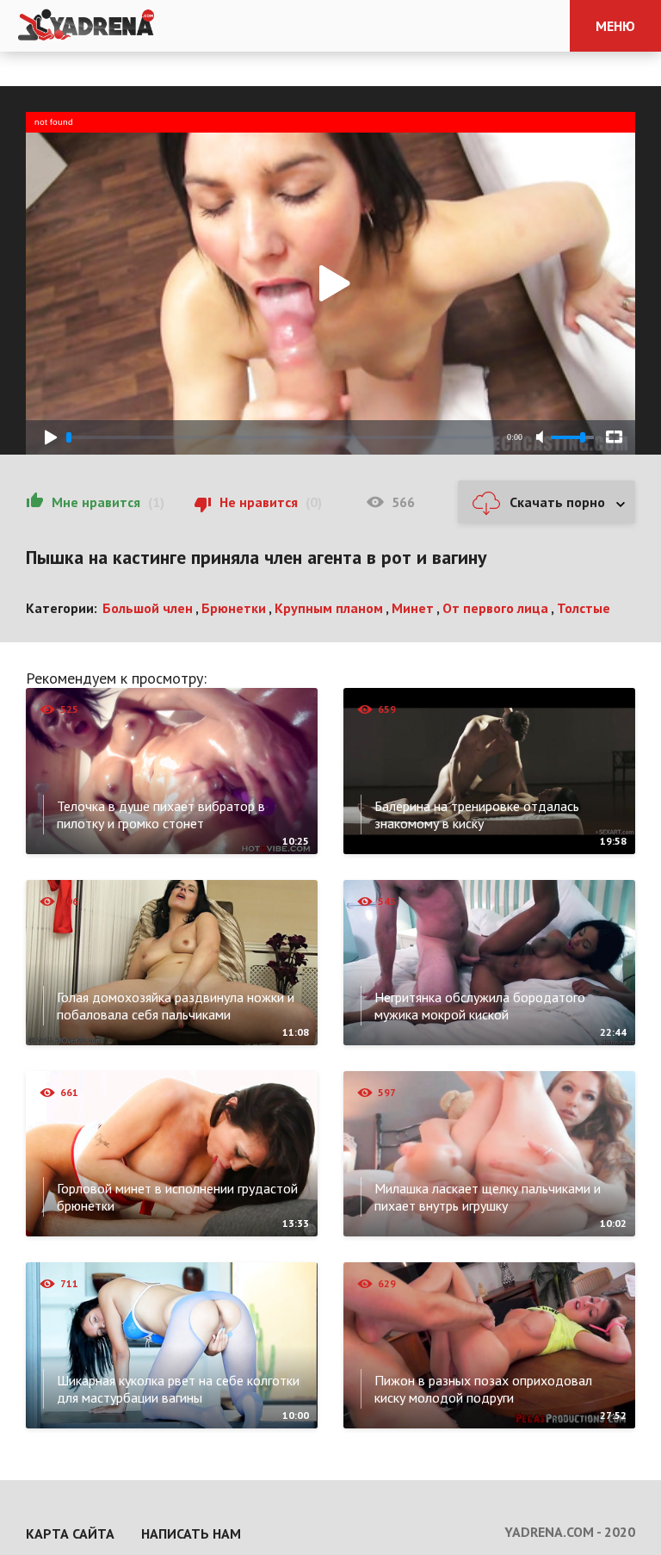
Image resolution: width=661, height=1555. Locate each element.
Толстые (583, 607)
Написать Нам (191, 1533)
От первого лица (495, 607)
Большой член (147, 607)
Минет (413, 607)
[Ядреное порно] (86, 25)
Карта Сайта (70, 1533)
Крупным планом (329, 607)
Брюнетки (233, 607)
